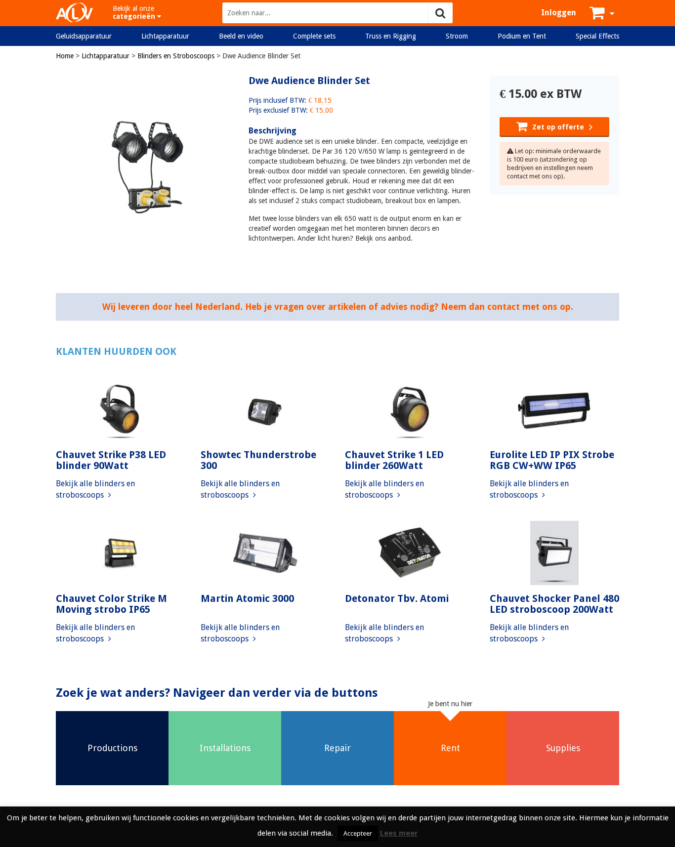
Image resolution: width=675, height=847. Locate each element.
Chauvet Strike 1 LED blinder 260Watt (394, 460)
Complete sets (314, 36)
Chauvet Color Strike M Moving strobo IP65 (111, 604)
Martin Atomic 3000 (247, 598)
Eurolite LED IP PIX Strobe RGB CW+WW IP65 (552, 460)
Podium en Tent (522, 36)
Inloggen (558, 12)
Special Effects (597, 36)
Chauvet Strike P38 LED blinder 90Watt (111, 460)
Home (65, 56)
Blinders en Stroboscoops (175, 56)
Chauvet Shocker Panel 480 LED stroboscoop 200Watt (554, 604)
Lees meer (399, 833)
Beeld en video (241, 36)
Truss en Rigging (390, 36)
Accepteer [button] (357, 833)
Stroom (457, 36)
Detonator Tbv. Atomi (397, 598)
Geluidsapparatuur (84, 36)
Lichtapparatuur (165, 36)
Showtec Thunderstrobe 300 (258, 460)
